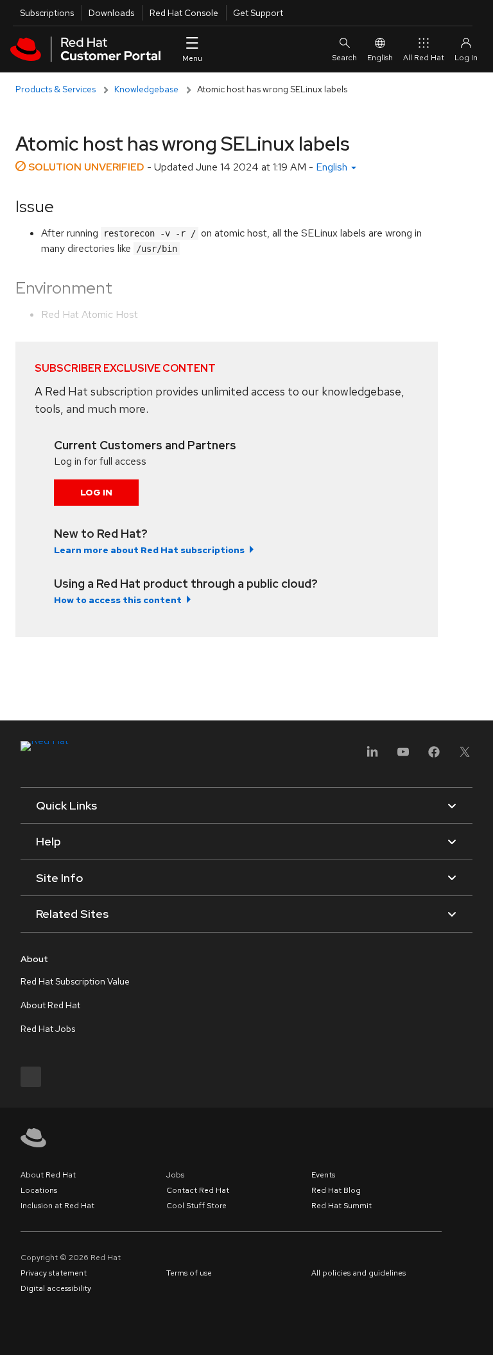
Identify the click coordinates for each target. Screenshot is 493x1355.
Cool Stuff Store (196, 1206)
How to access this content (118, 600)
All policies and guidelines (358, 1273)
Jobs (175, 1175)
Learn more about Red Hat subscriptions (149, 550)
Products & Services (55, 89)
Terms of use (189, 1273)
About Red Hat (50, 1005)
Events (323, 1175)
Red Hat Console (184, 13)
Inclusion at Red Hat (57, 1206)
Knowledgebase (146, 89)
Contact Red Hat (197, 1190)
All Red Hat (423, 58)
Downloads (111, 13)
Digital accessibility (56, 1288)
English (380, 58)
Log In (96, 492)
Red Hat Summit (341, 1206)
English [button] (333, 167)
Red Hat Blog (336, 1190)
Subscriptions (47, 13)
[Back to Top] (479, 1331)
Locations (39, 1190)
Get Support (258, 13)
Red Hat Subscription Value (75, 981)
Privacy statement (54, 1273)
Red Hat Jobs (48, 1029)
